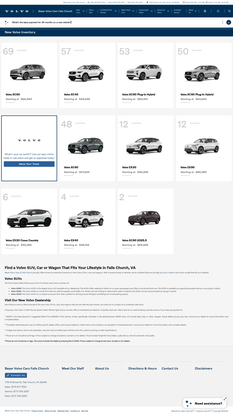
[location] (147, 2)
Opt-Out (84, 410)
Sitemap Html (63, 410)
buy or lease (168, 272)
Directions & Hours (142, 368)
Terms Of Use (50, 410)
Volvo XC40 (31, 294)
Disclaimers (203, 368)
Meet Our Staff (73, 368)
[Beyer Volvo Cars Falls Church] (39, 10)
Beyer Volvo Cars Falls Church (17, 410)
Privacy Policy (37, 410)
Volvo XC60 (31, 291)
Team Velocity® (187, 411)
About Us (102, 368)
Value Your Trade (29, 164)
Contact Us (17, 375)
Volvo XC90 (31, 288)
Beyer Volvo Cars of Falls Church (18, 272)
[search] (229, 11)
